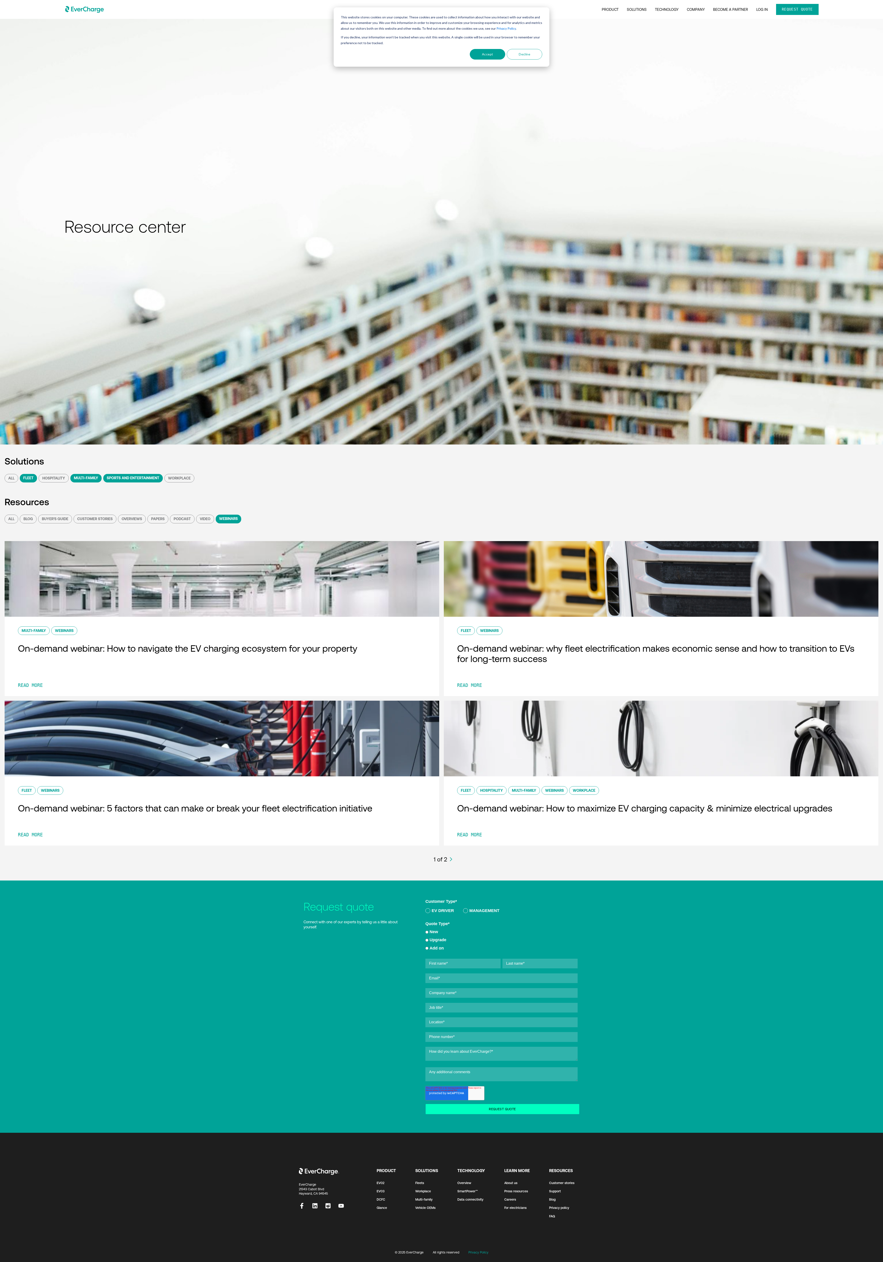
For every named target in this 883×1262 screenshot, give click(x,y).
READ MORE (30, 685)
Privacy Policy (506, 28)
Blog (28, 519)
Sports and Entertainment (133, 478)
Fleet (28, 478)
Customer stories (561, 1183)
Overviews (132, 519)
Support (555, 1191)
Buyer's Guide (55, 519)
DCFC (381, 1199)
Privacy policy (559, 1208)
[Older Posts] (451, 859)
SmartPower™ (467, 1191)
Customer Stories (95, 519)
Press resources (516, 1191)
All (11, 478)
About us (510, 1183)
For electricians (515, 1208)
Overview (464, 1183)
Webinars (228, 518)
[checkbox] (501, 912)
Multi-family (424, 1199)
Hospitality (53, 478)
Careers (510, 1199)
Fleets (419, 1183)
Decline (524, 54)
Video (205, 519)
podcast (182, 519)
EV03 (380, 1191)
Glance (382, 1208)
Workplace (179, 478)
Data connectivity (470, 1199)
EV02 (380, 1183)
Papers (158, 519)
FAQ (552, 1216)
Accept (487, 54)
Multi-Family (86, 478)
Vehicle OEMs (425, 1208)
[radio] (439, 911)
